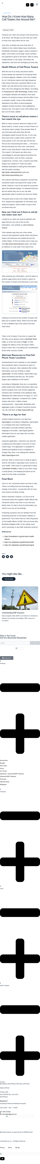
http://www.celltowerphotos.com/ (14, 172)
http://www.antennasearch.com (16, 244)
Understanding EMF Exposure (13, 612)
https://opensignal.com (10, 455)
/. (19, 455)
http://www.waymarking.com (12, 175)
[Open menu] (37, 4)
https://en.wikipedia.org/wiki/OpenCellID (19, 542)
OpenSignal (6, 422)
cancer (17, 112)
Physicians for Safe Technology (15, 92)
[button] (8, 30)
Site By (17, 1147)
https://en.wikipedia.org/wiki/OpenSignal (19, 545)
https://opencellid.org (25, 410)
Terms (10, 1147)
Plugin (24, 342)
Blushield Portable (10, 469)
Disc (20, 469)
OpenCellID (6, 374)
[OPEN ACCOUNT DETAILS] (27, 4)
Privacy (4, 1147)
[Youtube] (2, 1158)
